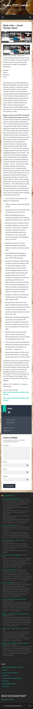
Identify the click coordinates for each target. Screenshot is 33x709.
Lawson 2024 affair (8, 582)
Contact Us (6, 675)
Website (5, 476)
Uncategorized (10, 422)
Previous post (10, 428)
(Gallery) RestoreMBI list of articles (13, 667)
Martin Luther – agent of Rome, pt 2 (13, 628)
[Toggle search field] (30, 17)
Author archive (9, 412)
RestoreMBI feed (8, 495)
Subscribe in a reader (7, 699)
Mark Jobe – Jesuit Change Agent (13, 26)
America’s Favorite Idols (10, 570)
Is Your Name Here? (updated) (11, 555)
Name (5, 462)
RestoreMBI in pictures (9, 684)
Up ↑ (30, 706)
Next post (8, 430)
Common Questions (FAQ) (10, 673)
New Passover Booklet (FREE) (11, 499)
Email (5, 469)
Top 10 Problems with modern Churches (14, 599)
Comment (6, 445)
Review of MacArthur (9, 525)
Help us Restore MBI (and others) (12, 678)
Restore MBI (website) (16, 5)
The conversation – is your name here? (14, 540)
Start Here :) (6, 686)
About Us (5, 670)
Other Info (5, 681)
